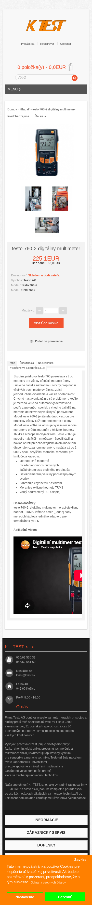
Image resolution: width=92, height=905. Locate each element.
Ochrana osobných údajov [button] (48, 882)
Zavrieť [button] (80, 860)
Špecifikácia (27, 362)
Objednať (65, 43)
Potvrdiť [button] (65, 897)
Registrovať (47, 43)
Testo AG (30, 280)
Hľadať (24, 109)
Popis (12, 362)
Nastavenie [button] (24, 897)
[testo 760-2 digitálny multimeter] (46, 151)
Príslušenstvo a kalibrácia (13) (27, 367)
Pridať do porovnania (49, 341)
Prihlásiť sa (27, 43)
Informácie (46, 820)
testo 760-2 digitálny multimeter (53, 109)
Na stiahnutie (45, 362)
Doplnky (46, 845)
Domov (12, 109)
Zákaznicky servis (46, 832)
